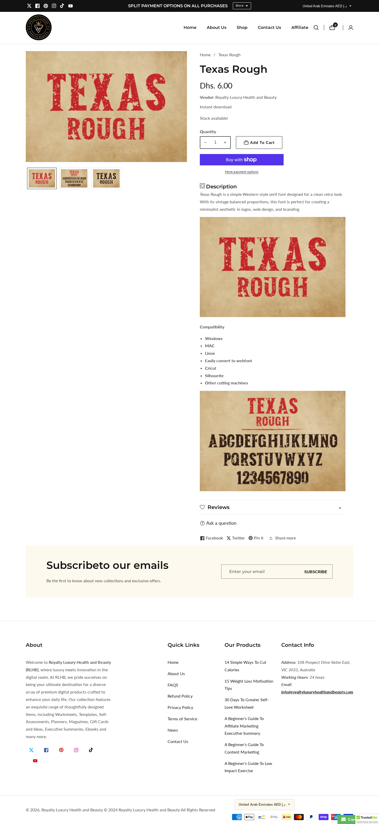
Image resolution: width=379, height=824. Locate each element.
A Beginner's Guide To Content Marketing (244, 748)
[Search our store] (319, 27)
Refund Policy (180, 695)
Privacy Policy (180, 707)
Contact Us (269, 27)
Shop (242, 27)
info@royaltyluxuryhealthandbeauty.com (317, 691)
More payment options (242, 172)
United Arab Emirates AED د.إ (325, 6)
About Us (216, 27)
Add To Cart (262, 142)
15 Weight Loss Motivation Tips (249, 684)
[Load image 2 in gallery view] (74, 179)
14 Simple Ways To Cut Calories (245, 666)
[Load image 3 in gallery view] (106, 179)
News (173, 730)
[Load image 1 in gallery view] (42, 179)
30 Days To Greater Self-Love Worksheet (247, 703)
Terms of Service (182, 718)
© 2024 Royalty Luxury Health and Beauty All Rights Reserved (159, 810)
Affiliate (299, 27)
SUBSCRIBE (315, 571)
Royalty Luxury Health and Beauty (72, 810)
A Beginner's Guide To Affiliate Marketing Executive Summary (244, 726)
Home (190, 27)
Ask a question (221, 523)
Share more (285, 537)
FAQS (173, 684)
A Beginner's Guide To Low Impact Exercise (248, 767)
